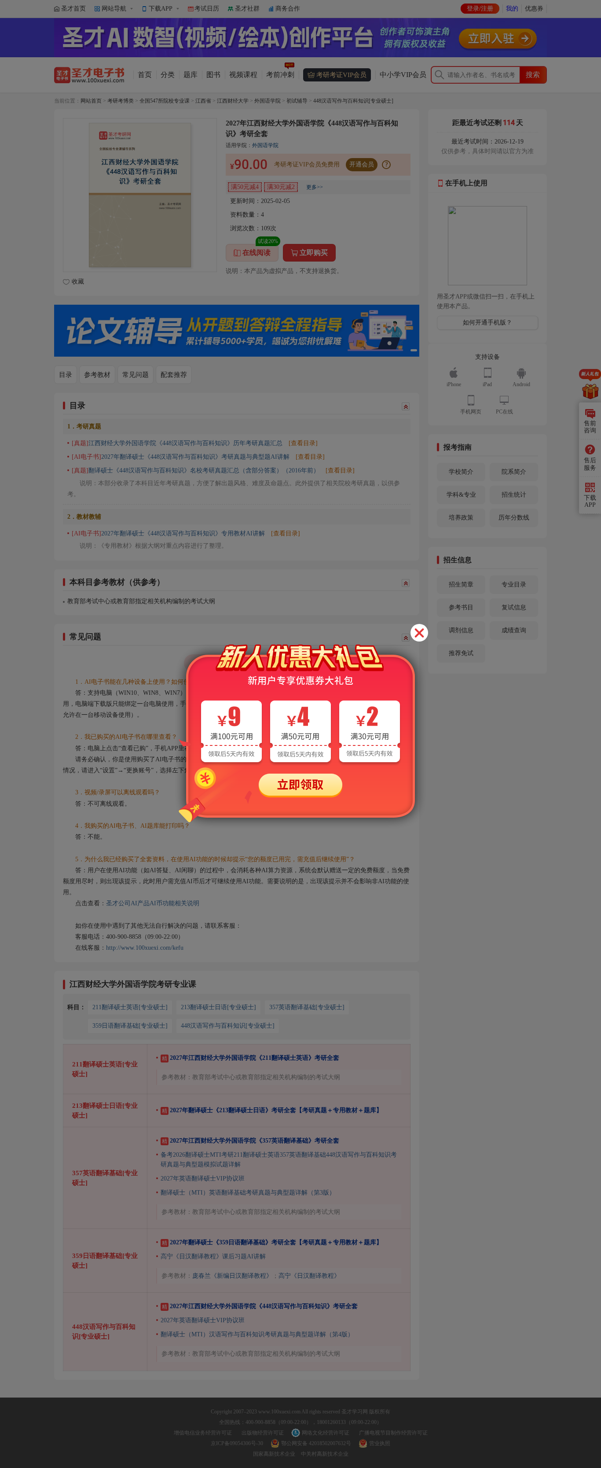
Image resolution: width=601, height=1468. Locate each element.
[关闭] (419, 633)
